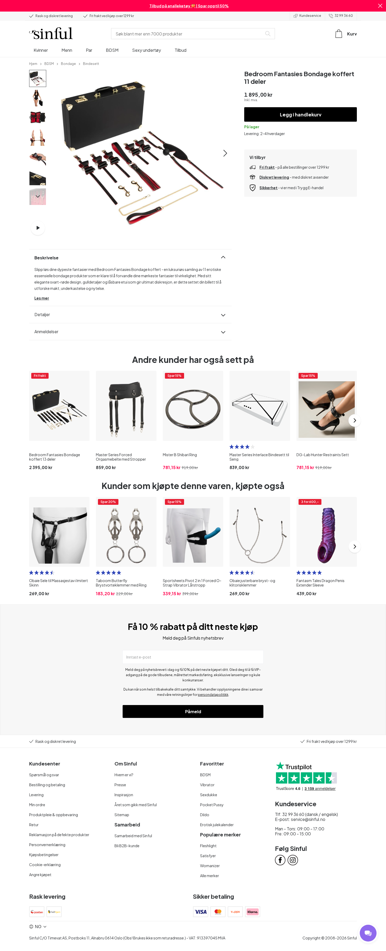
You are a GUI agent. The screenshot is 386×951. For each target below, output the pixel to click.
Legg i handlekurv (300, 114)
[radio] (231, 447)
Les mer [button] (41, 298)
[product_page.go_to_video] (37, 227)
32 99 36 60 (344, 16)
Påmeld (193, 711)
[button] (380, 6)
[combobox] (187, 33)
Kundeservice (310, 16)
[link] (33, 63)
